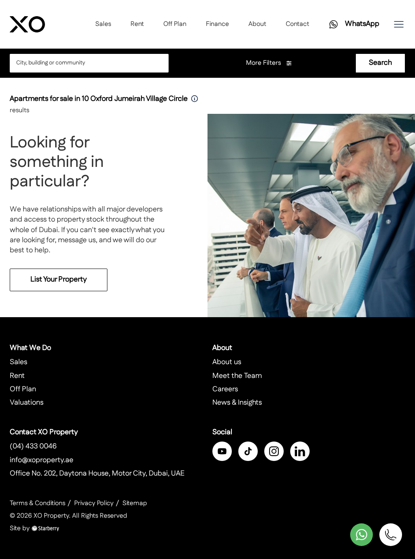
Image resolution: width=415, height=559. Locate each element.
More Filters (264, 63)
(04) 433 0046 (33, 446)
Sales (103, 24)
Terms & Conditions (37, 503)
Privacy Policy (93, 503)
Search (380, 63)
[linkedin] (300, 451)
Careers (225, 389)
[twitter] (248, 451)
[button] (398, 24)
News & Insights (237, 402)
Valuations (26, 402)
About (257, 24)
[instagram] (274, 451)
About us (226, 362)
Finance (217, 24)
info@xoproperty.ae (41, 460)
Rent (137, 24)
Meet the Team (237, 376)
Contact (297, 24)
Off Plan (174, 24)
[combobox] (82, 63)
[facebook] (222, 451)
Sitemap (134, 503)
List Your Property (58, 279)
